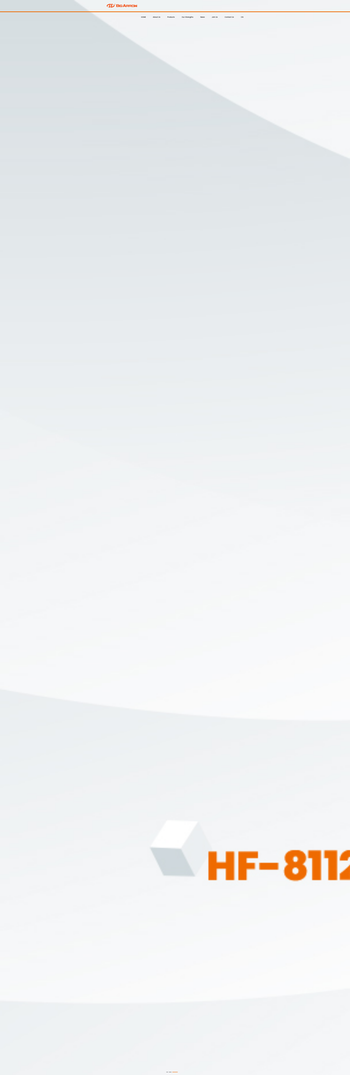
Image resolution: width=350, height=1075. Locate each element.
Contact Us (229, 17)
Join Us (215, 17)
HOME (143, 17)
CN (242, 17)
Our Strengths (187, 17)
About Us (156, 17)
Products (171, 17)
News (202, 17)
